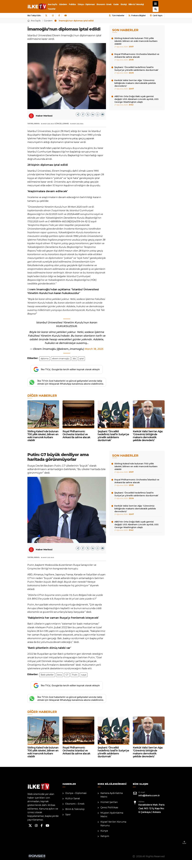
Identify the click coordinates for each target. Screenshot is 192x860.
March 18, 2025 (94, 349)
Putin (74, 674)
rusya (83, 674)
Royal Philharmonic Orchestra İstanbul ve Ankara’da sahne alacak (136, 57)
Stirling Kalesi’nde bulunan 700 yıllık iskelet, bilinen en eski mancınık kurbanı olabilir (135, 42)
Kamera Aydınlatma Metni (111, 795)
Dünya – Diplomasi (86, 4)
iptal (82, 358)
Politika (72, 4)
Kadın (116, 4)
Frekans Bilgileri (138, 15)
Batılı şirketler (47, 674)
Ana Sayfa (52, 4)
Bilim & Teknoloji (136, 4)
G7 (66, 674)
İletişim (104, 836)
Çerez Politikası (109, 807)
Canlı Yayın (157, 15)
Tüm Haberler (118, 15)
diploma (44, 358)
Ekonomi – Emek (104, 4)
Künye (104, 830)
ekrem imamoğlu (60, 358)
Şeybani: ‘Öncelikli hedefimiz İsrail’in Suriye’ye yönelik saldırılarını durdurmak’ (136, 70)
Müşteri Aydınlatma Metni (111, 814)
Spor (68, 814)
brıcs (59, 674)
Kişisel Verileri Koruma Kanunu (113, 823)
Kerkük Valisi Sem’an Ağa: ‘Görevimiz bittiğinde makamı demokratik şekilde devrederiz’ (135, 84)
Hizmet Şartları (109, 802)
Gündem (63, 4)
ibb (74, 358)
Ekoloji (124, 4)
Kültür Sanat (72, 798)
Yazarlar (52, 8)
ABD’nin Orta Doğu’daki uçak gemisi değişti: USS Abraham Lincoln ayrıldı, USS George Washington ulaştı (136, 100)
